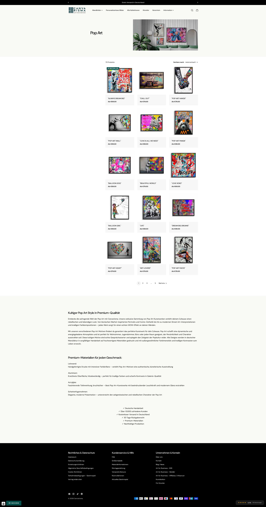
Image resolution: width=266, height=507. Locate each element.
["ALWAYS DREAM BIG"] (119, 80)
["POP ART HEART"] (119, 250)
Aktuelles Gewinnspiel (120, 479)
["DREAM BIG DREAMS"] (183, 207)
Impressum (72, 457)
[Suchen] (192, 10)
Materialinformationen (120, 464)
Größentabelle (117, 461)
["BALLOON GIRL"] (119, 207)
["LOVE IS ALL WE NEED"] (151, 122)
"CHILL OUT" (144, 98)
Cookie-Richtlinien (75, 472)
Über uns (159, 457)
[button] (13, 503)
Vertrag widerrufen (75, 479)
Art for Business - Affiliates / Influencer (170, 476)
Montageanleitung (118, 468)
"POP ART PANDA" (178, 141)
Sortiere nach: (178, 62)
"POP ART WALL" (114, 141)
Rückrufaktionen (118, 476)
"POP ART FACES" (178, 268)
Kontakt (159, 461)
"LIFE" (142, 226)
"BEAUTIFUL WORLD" (148, 183)
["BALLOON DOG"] (119, 165)
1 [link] (138, 283)
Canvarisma (78, 498)
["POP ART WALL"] (119, 122)
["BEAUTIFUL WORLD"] (151, 165)
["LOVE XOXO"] (183, 165)
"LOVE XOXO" (177, 183)
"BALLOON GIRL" (114, 226)
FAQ (113, 457)
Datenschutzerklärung (76, 461)
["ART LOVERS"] (151, 250)
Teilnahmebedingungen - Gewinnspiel (82, 476)
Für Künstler (160, 483)
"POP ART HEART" (115, 268)
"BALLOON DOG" (114, 183)
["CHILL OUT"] (151, 80)
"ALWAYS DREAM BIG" (116, 98)
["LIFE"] (151, 207)
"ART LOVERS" (145, 268)
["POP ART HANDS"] (183, 80)
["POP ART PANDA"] (183, 122)
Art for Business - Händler (165, 472)
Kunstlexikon (160, 479)
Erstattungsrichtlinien (76, 464)
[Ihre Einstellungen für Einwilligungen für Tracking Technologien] (3, 503)
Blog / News (160, 464)
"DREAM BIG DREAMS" (180, 226)
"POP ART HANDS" (179, 98)
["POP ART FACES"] (183, 250)
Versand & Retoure (119, 472)
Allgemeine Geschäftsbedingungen (81, 468)
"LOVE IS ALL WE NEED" (149, 141)
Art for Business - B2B (164, 468)
